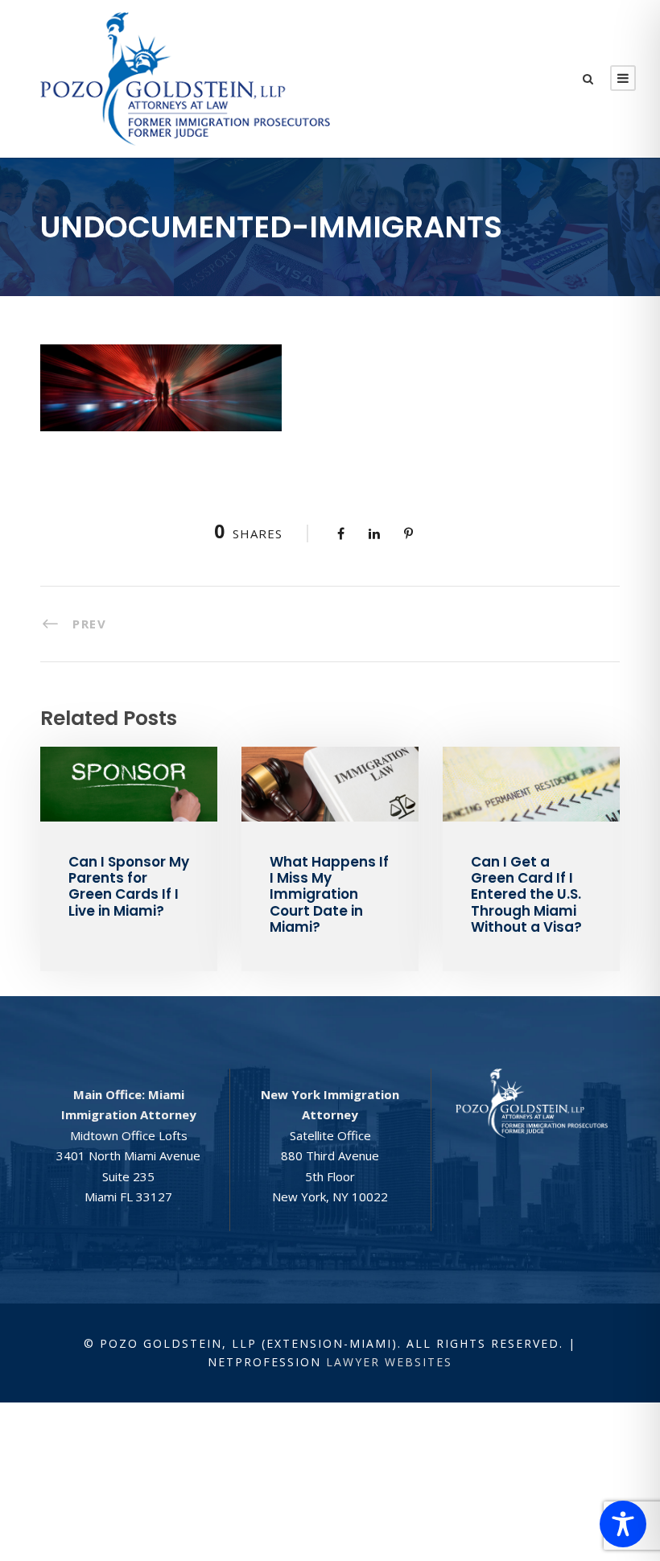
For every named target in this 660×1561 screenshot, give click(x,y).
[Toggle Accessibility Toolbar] (623, 1524)
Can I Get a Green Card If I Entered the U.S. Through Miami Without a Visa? (526, 894)
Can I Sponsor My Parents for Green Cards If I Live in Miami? (128, 886)
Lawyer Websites (389, 1361)
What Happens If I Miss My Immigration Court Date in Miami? (329, 894)
